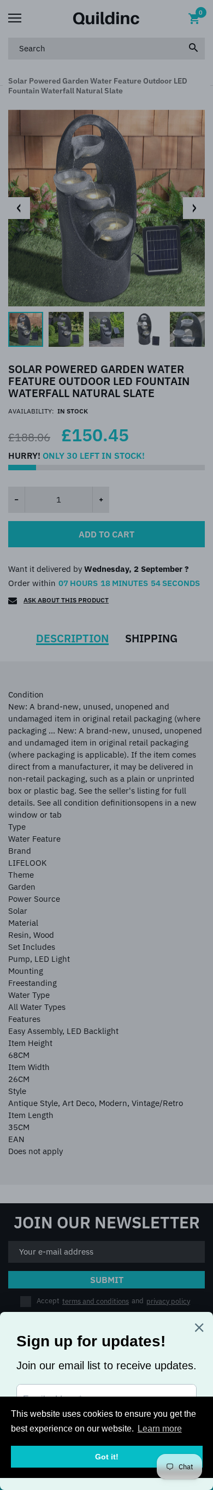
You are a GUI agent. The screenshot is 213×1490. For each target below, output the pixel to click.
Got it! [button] (107, 1456)
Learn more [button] (160, 1428)
